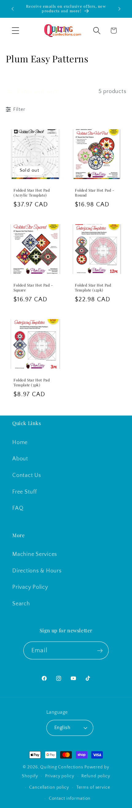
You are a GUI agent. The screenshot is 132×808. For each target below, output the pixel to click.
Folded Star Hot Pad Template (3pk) (32, 382)
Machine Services (34, 554)
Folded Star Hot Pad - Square (33, 287)
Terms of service (93, 787)
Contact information (70, 798)
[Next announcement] (119, 9)
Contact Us (26, 475)
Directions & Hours (37, 571)
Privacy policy (59, 776)
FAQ (17, 508)
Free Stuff (24, 492)
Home (20, 442)
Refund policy (95, 776)
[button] (15, 30)
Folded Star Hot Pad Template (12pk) (93, 287)
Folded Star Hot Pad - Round (95, 192)
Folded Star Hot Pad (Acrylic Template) (32, 192)
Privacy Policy (30, 587)
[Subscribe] (99, 650)
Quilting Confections (62, 767)
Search (21, 604)
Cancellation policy (49, 787)
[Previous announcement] (12, 9)
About (20, 459)
